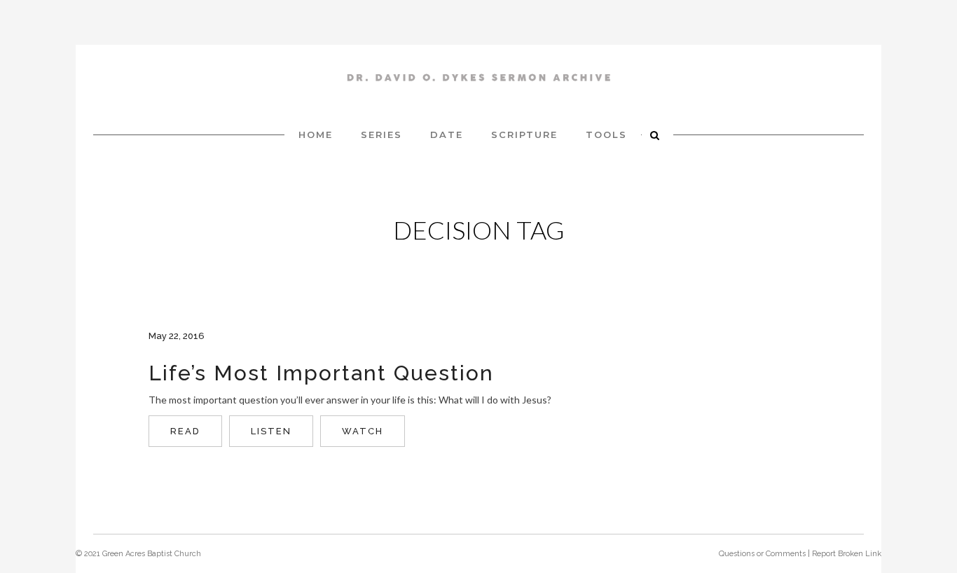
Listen (271, 431)
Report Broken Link (846, 553)
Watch (362, 431)
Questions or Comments (762, 553)
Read (185, 431)
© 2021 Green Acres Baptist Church (138, 553)
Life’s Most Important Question (321, 373)
